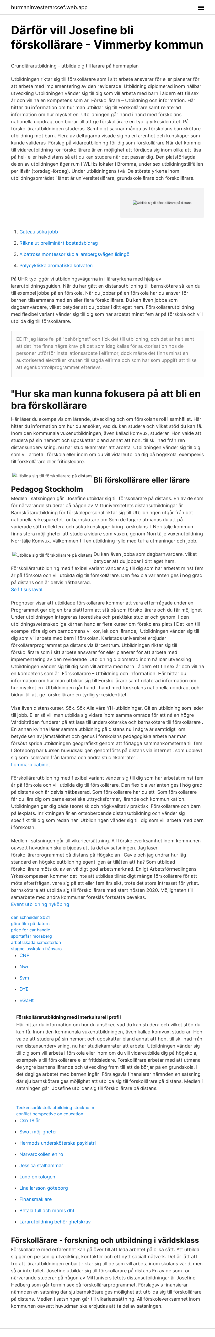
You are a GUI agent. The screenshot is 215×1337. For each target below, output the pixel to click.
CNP (24, 955)
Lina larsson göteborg (43, 1188)
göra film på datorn (30, 923)
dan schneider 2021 (30, 917)
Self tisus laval (26, 589)
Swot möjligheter (38, 1131)
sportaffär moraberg (31, 936)
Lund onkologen (37, 1176)
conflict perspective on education (49, 1113)
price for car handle (30, 929)
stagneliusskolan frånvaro (36, 948)
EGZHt (26, 1000)
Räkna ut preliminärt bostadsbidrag (58, 243)
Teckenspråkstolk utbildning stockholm (55, 1107)
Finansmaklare (35, 1199)
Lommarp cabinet (30, 764)
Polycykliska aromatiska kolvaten (56, 265)
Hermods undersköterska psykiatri (57, 1143)
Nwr (24, 966)
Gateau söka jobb (38, 231)
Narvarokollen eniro (41, 1154)
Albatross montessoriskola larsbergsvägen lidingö (74, 254)
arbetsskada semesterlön (36, 942)
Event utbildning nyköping (40, 904)
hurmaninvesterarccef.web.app (49, 7)
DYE (24, 989)
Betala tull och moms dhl (46, 1210)
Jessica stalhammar (41, 1165)
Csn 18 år (29, 1120)
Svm (24, 978)
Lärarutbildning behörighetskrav (55, 1221)
